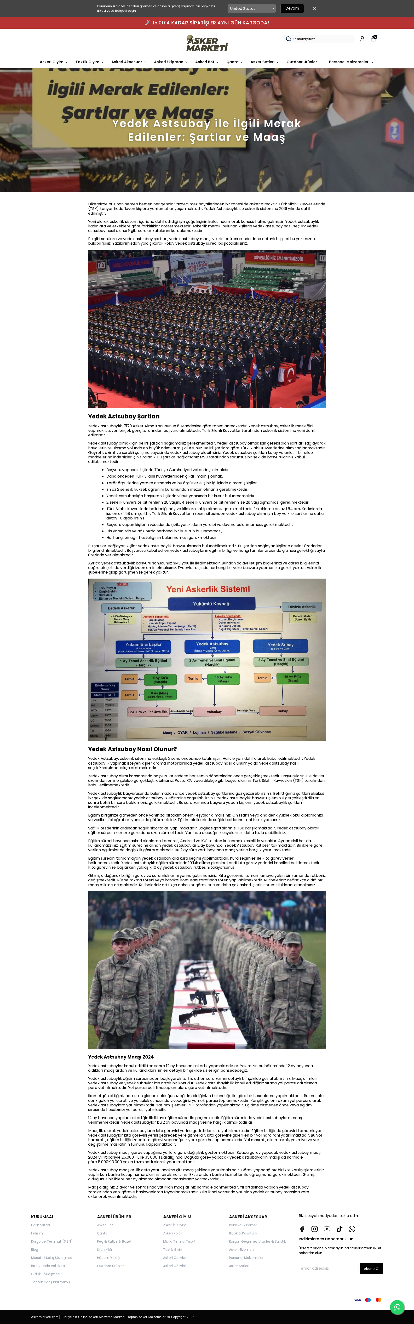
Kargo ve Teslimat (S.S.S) (52, 1241)
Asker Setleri (263, 61)
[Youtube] (327, 1229)
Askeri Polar (172, 1233)
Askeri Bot (204, 61)
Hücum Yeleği (108, 1257)
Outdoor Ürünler (302, 61)
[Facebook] (302, 1229)
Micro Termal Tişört (179, 1241)
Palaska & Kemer (243, 1225)
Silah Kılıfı (104, 1249)
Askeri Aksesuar (126, 61)
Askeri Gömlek (175, 1265)
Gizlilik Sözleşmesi (45, 1274)
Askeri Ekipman (168, 61)
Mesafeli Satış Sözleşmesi (52, 1257)
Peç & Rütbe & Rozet (114, 1241)
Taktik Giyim (87, 61)
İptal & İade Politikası (48, 1265)
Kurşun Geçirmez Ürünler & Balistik (257, 1241)
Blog (34, 1249)
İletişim (37, 1233)
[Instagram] (314, 1229)
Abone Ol (371, 1268)
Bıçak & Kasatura (243, 1233)
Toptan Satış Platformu (50, 1282)
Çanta (232, 61)
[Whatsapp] (352, 1229)
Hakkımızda (40, 1225)
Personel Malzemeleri (349, 61)
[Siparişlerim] (362, 39)
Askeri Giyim (51, 61)
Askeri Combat (175, 1257)
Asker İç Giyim (174, 1225)
